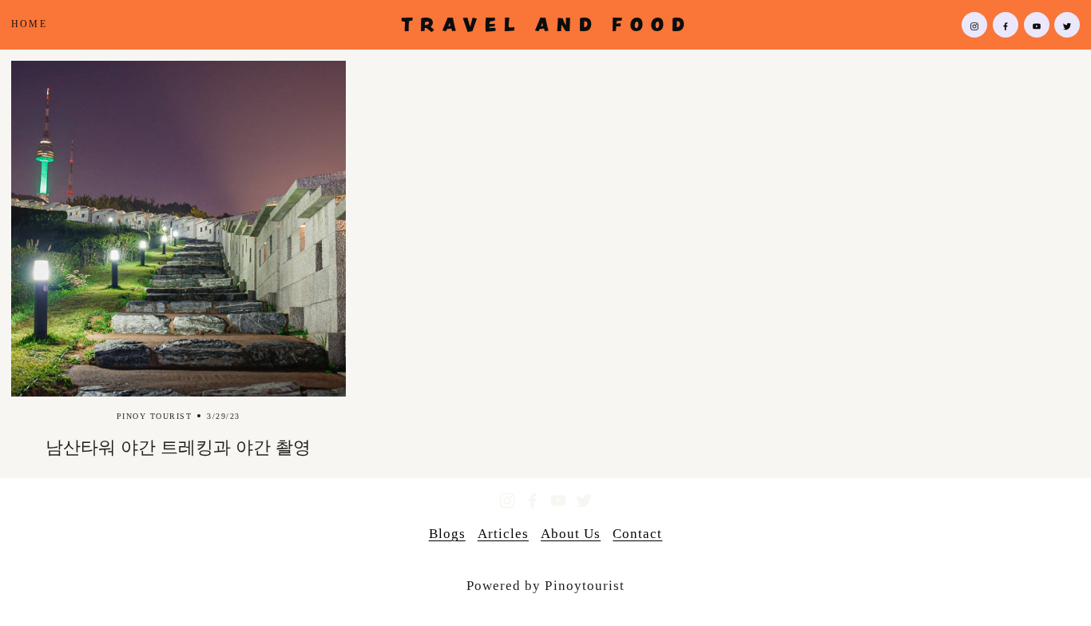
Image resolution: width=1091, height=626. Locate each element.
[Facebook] (1005, 25)
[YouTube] (1036, 25)
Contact (637, 533)
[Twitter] (1067, 25)
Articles (503, 533)
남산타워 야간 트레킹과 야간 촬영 (178, 447)
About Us (571, 533)
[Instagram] (974, 25)
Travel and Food (546, 24)
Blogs (447, 533)
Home (29, 24)
